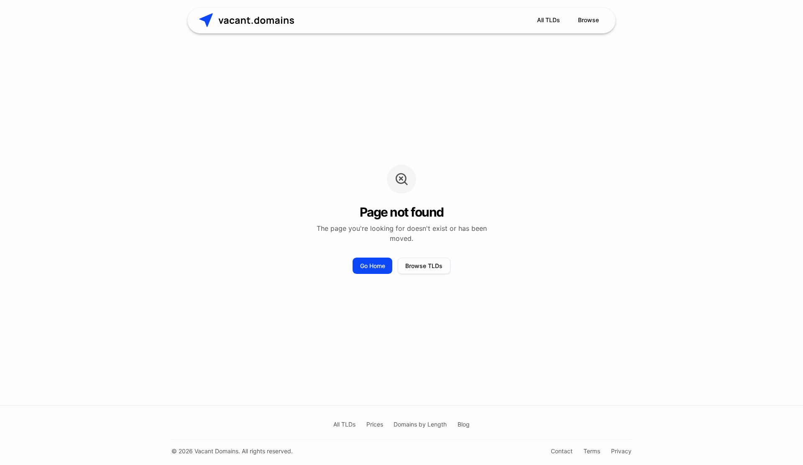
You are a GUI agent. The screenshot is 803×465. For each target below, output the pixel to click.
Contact (562, 451)
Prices (374, 424)
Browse (588, 19)
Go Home (372, 265)
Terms (591, 451)
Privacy (621, 451)
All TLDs (548, 19)
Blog (464, 424)
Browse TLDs (423, 265)
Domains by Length (420, 424)
